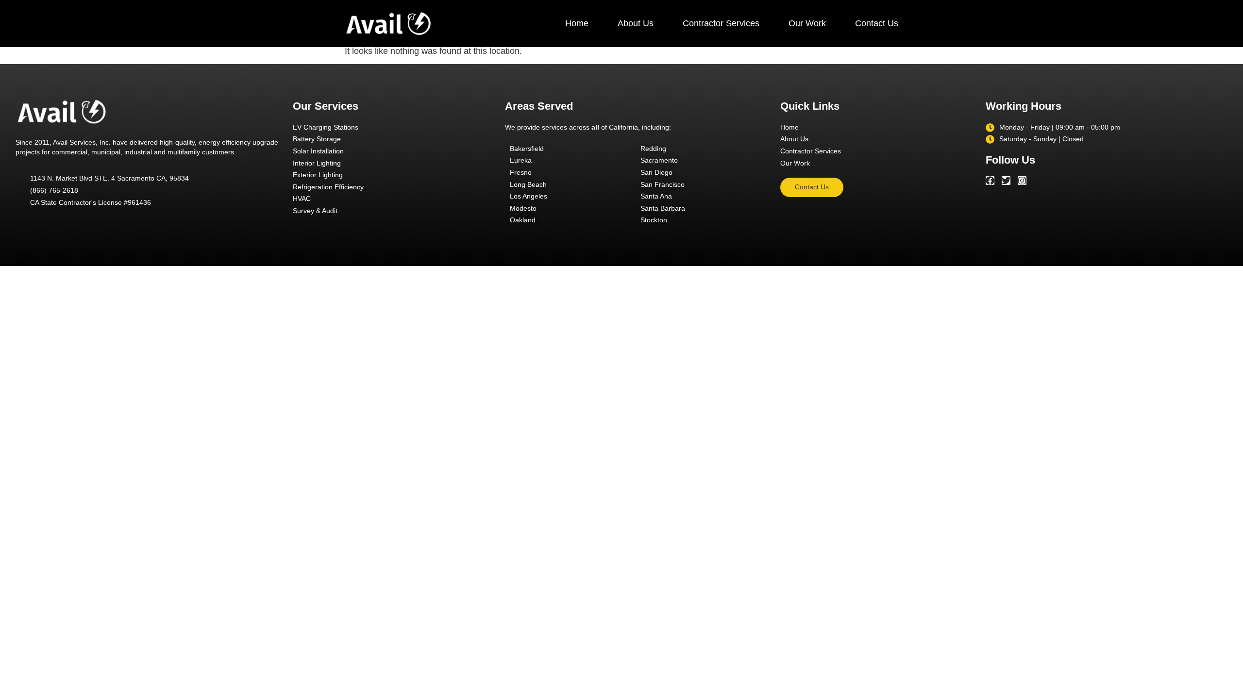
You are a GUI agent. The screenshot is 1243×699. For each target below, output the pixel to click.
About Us (636, 23)
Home (576, 23)
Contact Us (876, 23)
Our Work (807, 23)
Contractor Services (721, 23)
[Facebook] (990, 180)
